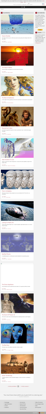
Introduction (22, 402)
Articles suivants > (25, 386)
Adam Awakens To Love (8, 159)
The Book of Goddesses (8, 98)
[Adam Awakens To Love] (17, 148)
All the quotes (38, 407)
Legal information (8, 404)
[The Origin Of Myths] (17, 55)
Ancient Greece (8, 197)
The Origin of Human (10, 350)
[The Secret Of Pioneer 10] (17, 303)
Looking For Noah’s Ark (8, 222)
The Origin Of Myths (7, 67)
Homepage (6, 402)
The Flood (9, 228)
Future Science (8, 319)
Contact (6, 405)
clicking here (38, 43)
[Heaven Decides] (17, 24)
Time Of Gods (23, 405)
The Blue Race (5, 345)
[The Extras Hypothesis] (17, 272)
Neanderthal (9, 134)
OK (24, 2)
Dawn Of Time (23, 404)
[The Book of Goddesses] (17, 86)
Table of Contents (39, 402)
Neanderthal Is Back (7, 128)
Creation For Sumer (9, 289)
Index (36, 405)
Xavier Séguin (4, 41)
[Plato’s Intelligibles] (17, 179)
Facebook (6, 407)
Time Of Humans (23, 407)
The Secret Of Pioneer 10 (8, 315)
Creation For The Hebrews (11, 165)
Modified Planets (6, 254)
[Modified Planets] (17, 242)
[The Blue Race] (17, 333)
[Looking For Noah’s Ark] (17, 211)
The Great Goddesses (10, 102)
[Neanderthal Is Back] (17, 116)
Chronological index (39, 404)
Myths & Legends (10, 72)
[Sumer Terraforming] (17, 363)
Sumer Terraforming (7, 375)
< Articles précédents (12, 386)
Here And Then (23, 409)
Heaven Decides (6, 36)
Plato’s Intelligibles (7, 191)
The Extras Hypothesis (7, 284)
